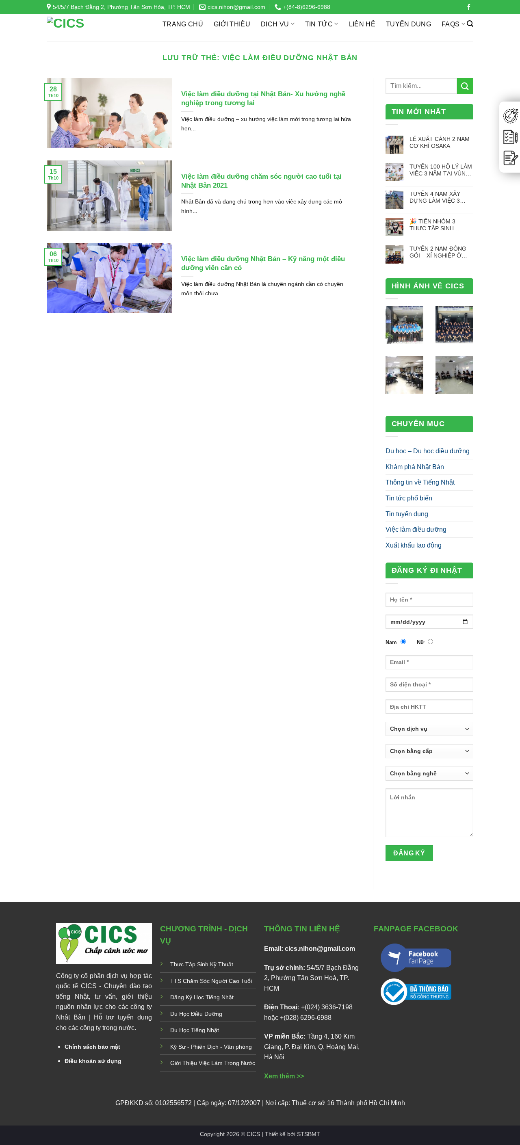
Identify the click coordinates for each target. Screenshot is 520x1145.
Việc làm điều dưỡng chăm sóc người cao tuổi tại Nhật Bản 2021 (261, 181)
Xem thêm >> (284, 1076)
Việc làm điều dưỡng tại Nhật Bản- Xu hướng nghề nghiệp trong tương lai (263, 98)
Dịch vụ (275, 24)
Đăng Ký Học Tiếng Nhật (202, 997)
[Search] (470, 24)
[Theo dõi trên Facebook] (469, 7)
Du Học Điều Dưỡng (196, 1014)
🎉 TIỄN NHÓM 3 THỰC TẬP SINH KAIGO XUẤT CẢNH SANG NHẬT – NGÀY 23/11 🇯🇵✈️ (437, 225)
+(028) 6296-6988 (306, 1017)
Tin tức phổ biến (409, 498)
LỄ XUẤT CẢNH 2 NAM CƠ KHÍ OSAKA (440, 142)
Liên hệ (362, 24)
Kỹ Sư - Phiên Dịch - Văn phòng (211, 1046)
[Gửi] (465, 86)
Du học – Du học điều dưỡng (428, 451)
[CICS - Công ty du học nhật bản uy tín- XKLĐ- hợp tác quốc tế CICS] (98, 27)
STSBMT (308, 1134)
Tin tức (319, 24)
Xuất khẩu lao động (414, 545)
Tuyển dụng (408, 24)
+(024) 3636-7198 (327, 1007)
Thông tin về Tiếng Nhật (420, 482)
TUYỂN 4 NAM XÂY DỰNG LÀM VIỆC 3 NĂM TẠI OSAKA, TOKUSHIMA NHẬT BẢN (441, 197)
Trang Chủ (182, 24)
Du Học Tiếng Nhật (194, 1030)
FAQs (450, 24)
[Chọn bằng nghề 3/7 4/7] (430, 776)
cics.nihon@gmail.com (320, 948)
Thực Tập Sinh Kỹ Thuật (201, 964)
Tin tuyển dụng (407, 514)
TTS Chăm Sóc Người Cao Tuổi (211, 981)
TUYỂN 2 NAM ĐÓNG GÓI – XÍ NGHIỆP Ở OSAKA (438, 252)
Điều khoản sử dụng (93, 1061)
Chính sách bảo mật (92, 1046)
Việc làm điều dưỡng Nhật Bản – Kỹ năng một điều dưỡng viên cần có (263, 263)
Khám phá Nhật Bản (415, 466)
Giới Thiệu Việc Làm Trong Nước (212, 1063)
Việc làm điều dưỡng (416, 529)
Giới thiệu (232, 24)
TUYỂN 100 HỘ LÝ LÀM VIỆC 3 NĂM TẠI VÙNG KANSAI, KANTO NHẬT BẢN (441, 170)
